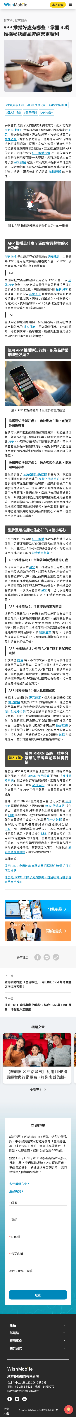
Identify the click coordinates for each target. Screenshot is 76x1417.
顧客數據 (62, 725)
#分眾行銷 (30, 112)
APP (11, 441)
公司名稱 (16, 1253)
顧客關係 (21, 20)
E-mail (14, 1236)
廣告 (20, 660)
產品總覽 (15, 1191)
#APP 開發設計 (58, 105)
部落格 (8, 20)
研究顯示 (35, 697)
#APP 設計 (46, 112)
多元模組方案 (18, 1183)
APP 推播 (20, 162)
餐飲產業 (45, 632)
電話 (13, 1219)
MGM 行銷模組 (55, 805)
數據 (62, 734)
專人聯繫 (57, 5)
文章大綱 (6, 1411)
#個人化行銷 (13, 112)
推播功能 (11, 139)
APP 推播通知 (14, 129)
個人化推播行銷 (15, 711)
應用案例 (16, 1340)
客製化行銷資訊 (48, 478)
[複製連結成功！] (56, 957)
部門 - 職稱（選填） (22, 1271)
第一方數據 (54, 819)
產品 (13, 1325)
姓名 (13, 1202)
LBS (44, 833)
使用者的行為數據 (35, 474)
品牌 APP (62, 289)
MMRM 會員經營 (38, 775)
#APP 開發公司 (36, 105)
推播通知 (55, 171)
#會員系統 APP (15, 105)
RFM (8, 829)
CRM (11, 815)
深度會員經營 (41, 552)
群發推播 (14, 702)
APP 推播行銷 (41, 153)
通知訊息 (54, 256)
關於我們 (16, 1348)
